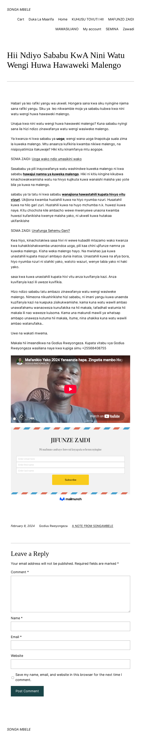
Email (16, 637)
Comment (20, 572)
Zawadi (128, 29)
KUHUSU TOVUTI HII (88, 19)
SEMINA (112, 29)
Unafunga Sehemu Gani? (51, 231)
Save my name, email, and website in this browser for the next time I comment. (68, 677)
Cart (20, 19)
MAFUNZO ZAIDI (121, 19)
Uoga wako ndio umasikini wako (57, 159)
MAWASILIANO (67, 29)
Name (17, 618)
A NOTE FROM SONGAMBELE (92, 526)
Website (17, 656)
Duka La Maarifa (41, 19)
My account (92, 29)
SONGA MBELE (19, 729)
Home (62, 19)
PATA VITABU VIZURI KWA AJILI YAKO (49, 6)
